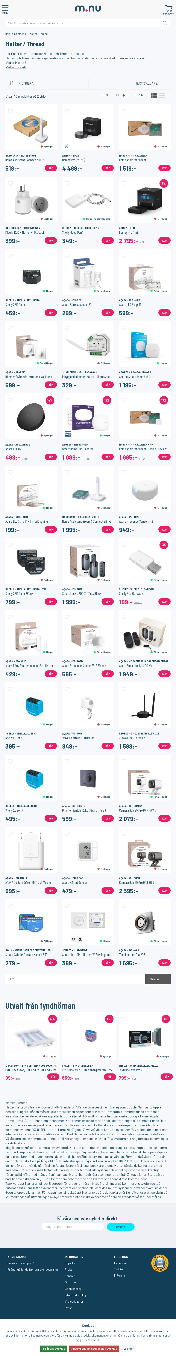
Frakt (68, 1269)
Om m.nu (70, 1282)
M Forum (119, 1275)
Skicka (120, 1226)
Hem (8, 34)
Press (68, 1308)
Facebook (120, 1263)
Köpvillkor (71, 1263)
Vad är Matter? (16, 62)
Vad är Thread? (16, 67)
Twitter (119, 1269)
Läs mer (128, 1348)
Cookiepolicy (73, 1288)
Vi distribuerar (74, 1301)
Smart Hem (20, 34)
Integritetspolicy (75, 1295)
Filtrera (26, 83)
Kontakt (70, 1276)
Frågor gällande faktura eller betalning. (33, 1269)
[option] (32, 1046)
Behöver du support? (21, 1263)
